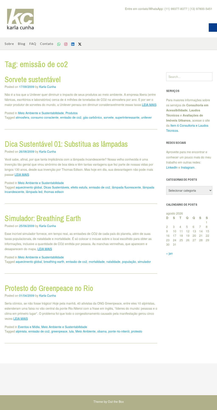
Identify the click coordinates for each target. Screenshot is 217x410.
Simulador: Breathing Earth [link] (43, 218)
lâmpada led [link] (34, 192)
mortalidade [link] (97, 261)
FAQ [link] (32, 44)
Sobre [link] (9, 44)
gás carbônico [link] (92, 117)
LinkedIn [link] (172, 167)
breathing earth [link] (54, 261)
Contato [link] (46, 44)
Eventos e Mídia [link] (29, 327)
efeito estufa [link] (79, 187)
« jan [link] (169, 253)
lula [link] (71, 331)
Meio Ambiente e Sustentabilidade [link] (41, 113)
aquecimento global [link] (29, 187)
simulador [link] (144, 261)
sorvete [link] (109, 117)
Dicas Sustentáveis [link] (56, 187)
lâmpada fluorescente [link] (126, 187)
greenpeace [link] (59, 331)
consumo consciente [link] (44, 117)
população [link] (129, 261)
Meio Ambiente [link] (85, 331)
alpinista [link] (21, 331)
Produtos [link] (71, 113)
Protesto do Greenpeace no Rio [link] (49, 288)
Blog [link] (21, 44)
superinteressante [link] (127, 117)
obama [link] (102, 331)
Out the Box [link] (116, 401)
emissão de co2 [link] (70, 117)
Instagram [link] (188, 167)
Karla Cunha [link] (47, 86)
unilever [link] (146, 117)
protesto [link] (136, 331)
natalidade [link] (113, 261)
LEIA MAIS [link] (149, 104)
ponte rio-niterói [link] (118, 331)
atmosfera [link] (22, 117)
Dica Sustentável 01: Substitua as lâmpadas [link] (66, 144)
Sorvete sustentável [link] (33, 79)
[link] (20, 19)
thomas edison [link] (54, 192)
